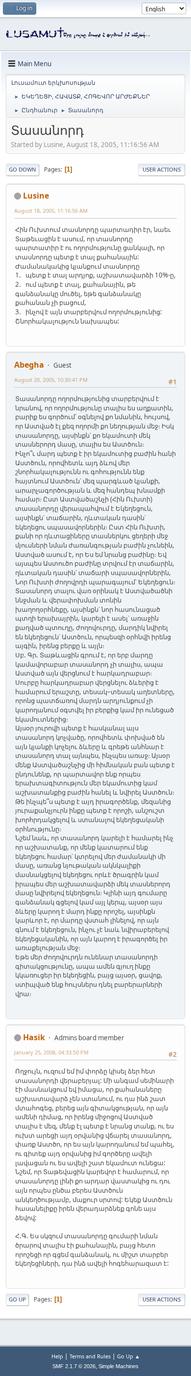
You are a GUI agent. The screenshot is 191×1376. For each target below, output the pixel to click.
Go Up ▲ (128, 1356)
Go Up (17, 1299)
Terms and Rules (90, 1356)
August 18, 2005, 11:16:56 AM (51, 210)
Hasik (34, 1037)
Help (57, 1356)
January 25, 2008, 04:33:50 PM (51, 1052)
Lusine (36, 195)
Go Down (22, 169)
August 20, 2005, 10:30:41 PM (51, 379)
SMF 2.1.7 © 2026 (74, 1366)
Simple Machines (118, 1366)
